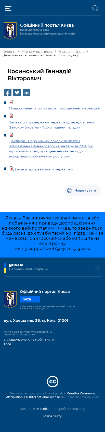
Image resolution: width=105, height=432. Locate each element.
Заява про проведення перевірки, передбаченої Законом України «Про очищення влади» (51, 124)
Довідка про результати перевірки (43, 169)
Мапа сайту (52, 416)
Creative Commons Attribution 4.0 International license (50, 395)
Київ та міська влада (37, 52)
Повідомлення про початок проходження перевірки (54, 108)
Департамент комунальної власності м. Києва (39, 55)
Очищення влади (72, 52)
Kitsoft (42, 409)
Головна (9, 52)
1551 (7, 344)
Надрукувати (85, 190)
